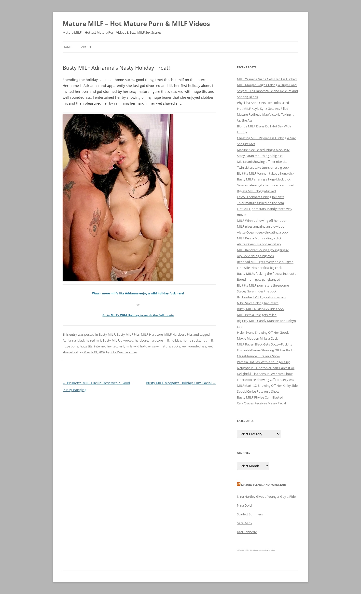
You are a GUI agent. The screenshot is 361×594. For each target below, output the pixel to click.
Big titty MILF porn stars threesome (263, 285)
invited (112, 346)
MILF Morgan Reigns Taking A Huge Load (267, 85)
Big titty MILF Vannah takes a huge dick (265, 173)
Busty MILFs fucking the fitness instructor (267, 273)
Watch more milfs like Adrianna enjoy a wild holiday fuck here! (138, 293)
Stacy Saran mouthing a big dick (260, 155)
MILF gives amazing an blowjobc (260, 226)
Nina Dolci (244, 505)
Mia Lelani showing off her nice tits (262, 161)
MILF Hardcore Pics (178, 334)
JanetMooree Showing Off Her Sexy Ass (265, 379)
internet (100, 346)
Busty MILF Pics (128, 334)
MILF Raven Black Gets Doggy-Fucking (264, 344)
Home (67, 47)
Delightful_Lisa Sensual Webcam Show (264, 374)
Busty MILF (107, 334)
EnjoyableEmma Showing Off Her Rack (265, 350)
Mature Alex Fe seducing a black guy (263, 150)
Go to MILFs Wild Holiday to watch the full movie (138, 315)
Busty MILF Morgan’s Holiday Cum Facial (181, 383)
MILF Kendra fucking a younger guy (263, 250)
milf (121, 346)
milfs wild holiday (138, 346)
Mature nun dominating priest (264, 550)
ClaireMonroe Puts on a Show (258, 356)
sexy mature (161, 346)
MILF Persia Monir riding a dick (259, 238)
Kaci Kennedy (247, 532)
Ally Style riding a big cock (255, 256)
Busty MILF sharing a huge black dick (264, 179)
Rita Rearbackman (124, 352)
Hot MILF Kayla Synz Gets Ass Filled (262, 108)
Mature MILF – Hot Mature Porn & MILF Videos (136, 23)
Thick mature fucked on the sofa (260, 203)
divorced (127, 340)
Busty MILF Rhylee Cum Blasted (260, 397)
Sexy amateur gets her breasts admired (265, 185)
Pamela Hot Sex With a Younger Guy (263, 362)
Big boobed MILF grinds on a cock (261, 297)
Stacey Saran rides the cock (257, 291)
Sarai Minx (244, 523)
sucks (176, 346)
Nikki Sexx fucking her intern (257, 303)
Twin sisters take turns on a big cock (263, 167)
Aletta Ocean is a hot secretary (259, 244)
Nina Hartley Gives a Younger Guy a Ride (266, 496)
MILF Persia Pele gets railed (257, 315)
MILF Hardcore (152, 334)
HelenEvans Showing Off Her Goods (263, 332)
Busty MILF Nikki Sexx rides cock (260, 309)
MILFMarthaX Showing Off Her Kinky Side (267, 385)
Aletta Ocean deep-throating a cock (262, 232)
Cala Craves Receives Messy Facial (261, 403)
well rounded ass (193, 346)
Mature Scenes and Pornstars (263, 484)
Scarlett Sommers (250, 514)
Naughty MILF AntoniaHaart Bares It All (265, 368)
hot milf (207, 340)
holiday (175, 340)
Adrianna (69, 340)
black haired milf (89, 340)
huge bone (70, 346)
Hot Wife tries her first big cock (259, 267)
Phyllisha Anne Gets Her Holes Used (263, 102)
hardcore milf (159, 340)
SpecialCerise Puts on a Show (258, 391)
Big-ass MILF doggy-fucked (256, 191)
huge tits (86, 346)
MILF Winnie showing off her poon (262, 220)
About (86, 47)
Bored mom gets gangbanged (258, 279)
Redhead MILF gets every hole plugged (265, 262)
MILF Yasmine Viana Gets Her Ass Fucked (267, 79)
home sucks (191, 340)
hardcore (141, 340)
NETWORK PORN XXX (244, 550)
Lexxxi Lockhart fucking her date (260, 197)
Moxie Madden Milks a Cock (257, 338)
